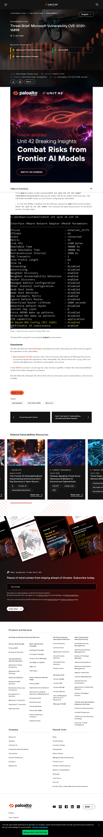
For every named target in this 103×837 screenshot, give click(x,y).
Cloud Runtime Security (59, 663)
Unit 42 (55, 782)
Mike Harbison (21, 74)
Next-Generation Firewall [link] (27, 56)
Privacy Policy (52, 599)
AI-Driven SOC (58, 675)
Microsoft (84, 77)
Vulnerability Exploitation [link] (21, 490)
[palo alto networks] (51, 4)
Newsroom (13, 766)
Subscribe (13, 609)
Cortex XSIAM (58, 679)
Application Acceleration (39, 688)
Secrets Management (83, 677)
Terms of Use (43, 595)
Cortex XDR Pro (16, 368)
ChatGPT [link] (55, 486)
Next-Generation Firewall (22, 357)
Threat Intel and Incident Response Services (84, 703)
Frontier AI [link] (22, 486)
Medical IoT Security (17, 700)
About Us (12, 737)
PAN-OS (33, 667)
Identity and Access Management (82, 651)
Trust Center (14, 817)
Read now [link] (34, 495)
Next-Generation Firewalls (36, 645)
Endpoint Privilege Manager (82, 657)
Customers (13, 753)
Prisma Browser (35, 706)
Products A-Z (58, 761)
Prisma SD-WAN (36, 710)
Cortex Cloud (58, 648)
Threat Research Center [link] (18, 13)
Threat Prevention (35, 349)
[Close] (99, 825)
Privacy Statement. (71, 595)
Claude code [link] (69, 486)
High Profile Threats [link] (36, 13)
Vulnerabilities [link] (51, 13)
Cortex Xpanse (59, 691)
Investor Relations (16, 757)
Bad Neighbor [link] (17, 403)
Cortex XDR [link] (63, 50)
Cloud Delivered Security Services (15, 660)
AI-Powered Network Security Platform (24, 637)
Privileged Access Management (82, 645)
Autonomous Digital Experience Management (39, 693)
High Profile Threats (29, 77)
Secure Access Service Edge (39, 678)
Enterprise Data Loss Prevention (17, 689)
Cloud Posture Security (59, 657)
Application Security (61, 652)
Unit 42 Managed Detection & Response (60, 698)
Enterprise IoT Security (14, 695)
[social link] (54, 806)
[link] (19, 21)
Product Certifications (61, 766)
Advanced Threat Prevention (15, 666)
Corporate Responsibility (19, 749)
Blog (54, 737)
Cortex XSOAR (59, 687)
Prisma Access (35, 702)
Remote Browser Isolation (36, 716)
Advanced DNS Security (14, 683)
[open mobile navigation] (6, 5)
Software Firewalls (37, 654)
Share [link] (28, 82)
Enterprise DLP (35, 698)
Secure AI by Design (16, 644)
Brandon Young (32, 74)
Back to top (17, 393)
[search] (97, 5)
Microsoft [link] (49, 403)
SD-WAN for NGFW (37, 662)
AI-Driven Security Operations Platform (61, 638)
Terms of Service (67, 599)
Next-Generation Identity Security (81, 638)
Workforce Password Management (83, 667)
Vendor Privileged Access (81, 694)
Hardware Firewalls (37, 650)
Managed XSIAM (59, 704)
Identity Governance (83, 662)
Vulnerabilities (42, 77)
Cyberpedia (57, 749)
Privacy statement (40, 827)
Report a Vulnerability (61, 770)
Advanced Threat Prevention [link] (28, 50)
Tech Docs (57, 778)
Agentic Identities (82, 672)
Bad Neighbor (62, 77)
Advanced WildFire (16, 677)
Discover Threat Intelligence (81, 724)
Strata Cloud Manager (38, 658)
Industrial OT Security (17, 704)
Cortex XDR (57, 683)
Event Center (58, 753)
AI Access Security (16, 652)
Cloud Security (59, 643)
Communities (58, 741)
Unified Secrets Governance (81, 682)
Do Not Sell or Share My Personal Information (70, 786)
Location (12, 761)
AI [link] (12, 486)
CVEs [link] (54, 490)
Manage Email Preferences (63, 757)
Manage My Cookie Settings (35, 832)
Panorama (33, 671)
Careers (12, 741)
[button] (29, 82)
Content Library (59, 745)
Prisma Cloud (58, 668)
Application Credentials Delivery (84, 688)
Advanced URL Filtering (14, 672)
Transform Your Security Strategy (84, 718)
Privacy (11, 813)
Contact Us (13, 745)
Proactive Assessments (84, 708)
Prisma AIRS (13, 648)
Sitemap (56, 774)
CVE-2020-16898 (74, 77)
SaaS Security (14, 708)
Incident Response (82, 712)
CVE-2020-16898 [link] (34, 403)
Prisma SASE (34, 683)
